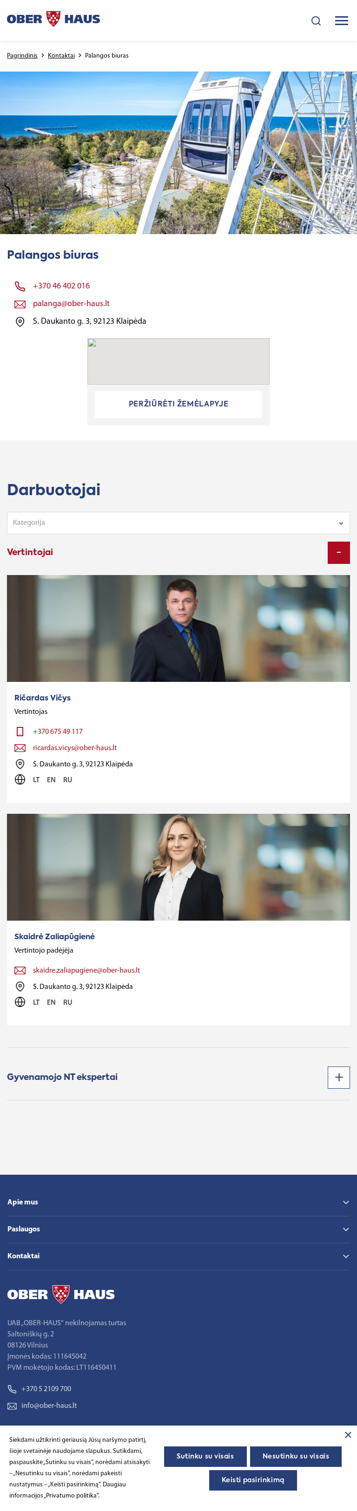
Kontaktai (61, 55)
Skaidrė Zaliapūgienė (54, 937)
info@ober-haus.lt (49, 1406)
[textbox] (172, 523)
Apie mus (22, 1202)
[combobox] (178, 523)
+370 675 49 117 (58, 732)
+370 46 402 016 (61, 286)
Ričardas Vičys (42, 698)
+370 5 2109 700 (46, 1389)
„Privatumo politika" (71, 1495)
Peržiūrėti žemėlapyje (178, 404)
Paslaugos (23, 1229)
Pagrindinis (22, 55)
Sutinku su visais (205, 1456)
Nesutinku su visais (296, 1456)
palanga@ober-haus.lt (71, 304)
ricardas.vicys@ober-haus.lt (75, 748)
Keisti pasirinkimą (253, 1480)
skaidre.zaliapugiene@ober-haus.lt (86, 971)
